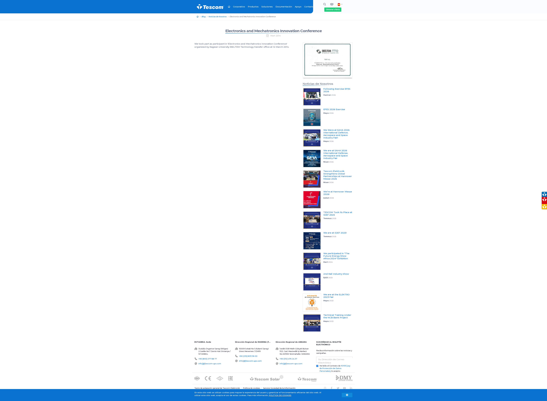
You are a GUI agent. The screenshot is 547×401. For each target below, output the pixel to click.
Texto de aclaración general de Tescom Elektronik (217, 388)
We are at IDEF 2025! (335, 232)
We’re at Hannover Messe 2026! (337, 193)
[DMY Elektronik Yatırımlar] (344, 378)
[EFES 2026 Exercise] (313, 117)
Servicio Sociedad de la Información (279, 388)
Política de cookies (251, 388)
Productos (253, 6)
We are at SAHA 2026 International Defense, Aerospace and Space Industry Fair (335, 154)
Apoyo (298, 6)
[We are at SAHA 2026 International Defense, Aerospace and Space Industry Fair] (313, 158)
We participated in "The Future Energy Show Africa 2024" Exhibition (336, 256)
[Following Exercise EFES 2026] (313, 97)
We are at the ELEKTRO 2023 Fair (336, 295)
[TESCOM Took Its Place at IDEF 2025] (313, 220)
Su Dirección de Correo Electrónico (331, 361)
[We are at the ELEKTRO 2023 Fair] (313, 302)
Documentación (283, 6)
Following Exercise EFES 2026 (336, 90)
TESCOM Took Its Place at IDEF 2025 (337, 213)
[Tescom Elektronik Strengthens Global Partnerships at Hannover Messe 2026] (313, 179)
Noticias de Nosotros (218, 17)
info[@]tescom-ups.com (209, 364)
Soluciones (267, 6)
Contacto (309, 6)
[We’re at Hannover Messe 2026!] (313, 199)
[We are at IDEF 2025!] (313, 241)
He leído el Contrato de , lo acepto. (335, 368)
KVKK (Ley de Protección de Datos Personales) (335, 368)
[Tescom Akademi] (307, 378)
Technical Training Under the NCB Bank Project (337, 316)
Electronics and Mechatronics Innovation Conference (273, 31)
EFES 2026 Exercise (334, 109)
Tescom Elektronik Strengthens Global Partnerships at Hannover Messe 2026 (337, 175)
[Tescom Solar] (267, 378)
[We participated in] (313, 261)
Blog (204, 17)
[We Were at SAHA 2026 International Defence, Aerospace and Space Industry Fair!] (313, 138)
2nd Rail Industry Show (336, 274)
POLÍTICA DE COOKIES (280, 395)
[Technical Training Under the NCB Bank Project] (313, 323)
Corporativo (239, 6)
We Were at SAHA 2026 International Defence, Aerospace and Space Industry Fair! (336, 134)
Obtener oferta (333, 9)
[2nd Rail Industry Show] (313, 282)
